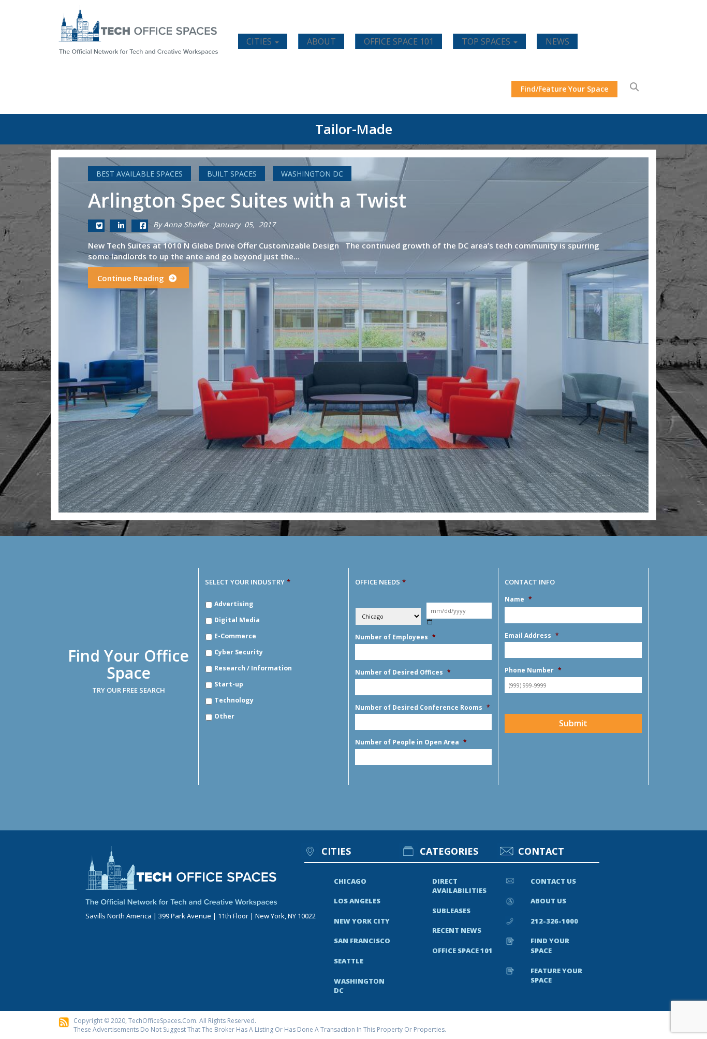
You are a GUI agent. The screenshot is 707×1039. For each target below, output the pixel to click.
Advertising (234, 603)
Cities (260, 41)
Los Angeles (357, 900)
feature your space (556, 975)
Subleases (451, 910)
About (321, 41)
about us (548, 900)
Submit (573, 723)
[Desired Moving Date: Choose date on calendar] (429, 622)
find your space (550, 945)
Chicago (350, 881)
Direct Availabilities (459, 886)
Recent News (456, 930)
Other (224, 716)
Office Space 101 (399, 41)
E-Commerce (235, 636)
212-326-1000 (554, 921)
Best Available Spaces (139, 174)
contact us (553, 881)
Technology (234, 700)
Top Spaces (487, 41)
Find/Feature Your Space (564, 89)
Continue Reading (131, 278)
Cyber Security (238, 652)
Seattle (348, 960)
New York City (362, 921)
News (557, 41)
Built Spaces (232, 174)
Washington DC (312, 174)
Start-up (228, 684)
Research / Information (253, 668)
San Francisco (362, 940)
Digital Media (237, 620)
